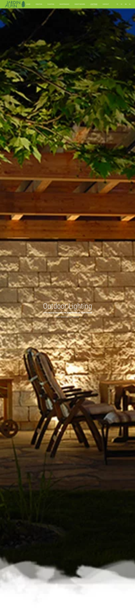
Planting (50, 4)
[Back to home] (14, 4)
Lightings (93, 4)
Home (28, 4)
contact (106, 4)
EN (126, 4)
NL (130, 4)
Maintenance (64, 4)
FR (117, 4)
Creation (39, 4)
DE (121, 4)
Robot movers (80, 4)
